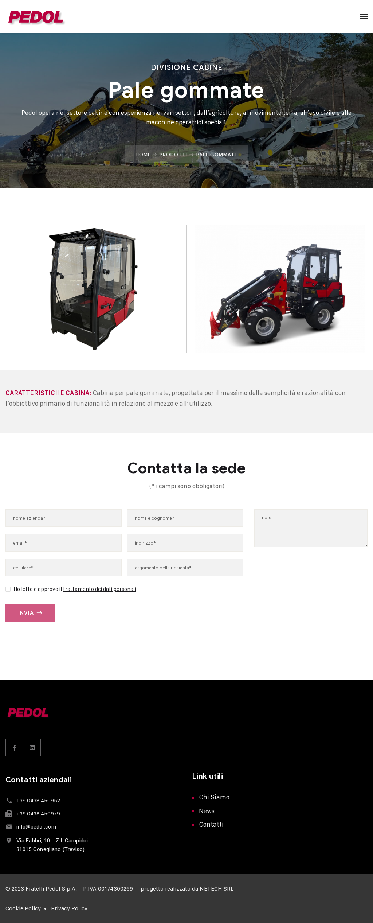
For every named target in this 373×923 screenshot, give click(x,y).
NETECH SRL (216, 888)
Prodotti (173, 154)
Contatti (211, 824)
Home (143, 154)
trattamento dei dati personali (99, 588)
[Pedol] (35, 16)
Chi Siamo (214, 797)
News (207, 811)
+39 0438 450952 (38, 800)
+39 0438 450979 (38, 813)
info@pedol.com (36, 826)
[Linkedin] (32, 747)
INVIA (26, 613)
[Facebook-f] (14, 747)
